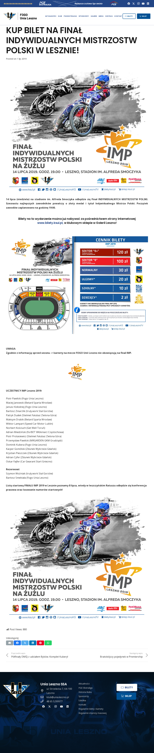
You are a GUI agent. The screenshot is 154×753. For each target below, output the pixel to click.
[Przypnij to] (40, 642)
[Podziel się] (17, 642)
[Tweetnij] (25, 642)
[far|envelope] (43, 697)
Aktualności (84, 683)
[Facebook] (128, 3)
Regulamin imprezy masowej (93, 713)
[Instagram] (138, 3)
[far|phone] (43, 701)
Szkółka (82, 700)
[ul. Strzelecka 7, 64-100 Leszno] (43, 691)
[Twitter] (133, 3)
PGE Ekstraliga (85, 687)
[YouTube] (143, 3)
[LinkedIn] (148, 3)
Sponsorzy (84, 696)
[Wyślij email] (9, 642)
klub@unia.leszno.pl (57, 697)
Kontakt (82, 704)
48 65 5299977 (54, 701)
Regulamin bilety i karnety (91, 708)
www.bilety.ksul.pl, (50, 223)
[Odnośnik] (20, 16)
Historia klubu (85, 692)
